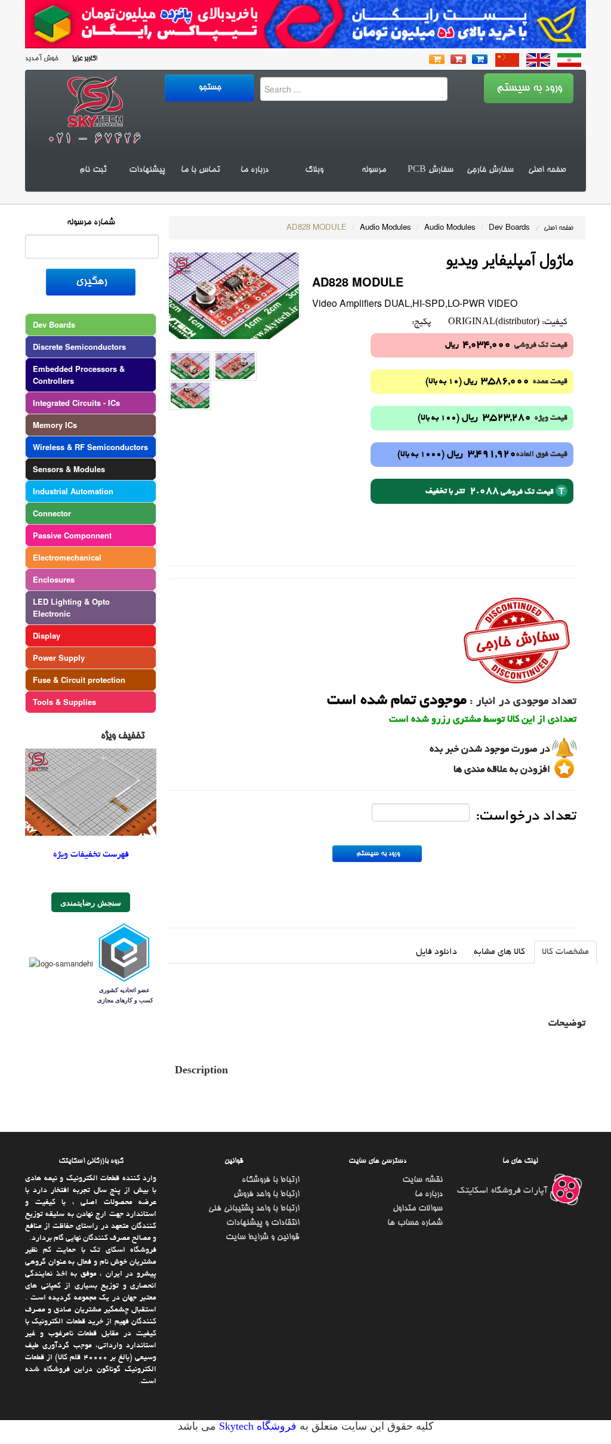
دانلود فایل (436, 952)
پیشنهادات (147, 170)
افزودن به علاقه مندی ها (501, 770)
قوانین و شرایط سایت (263, 1237)
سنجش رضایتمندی (90, 902)
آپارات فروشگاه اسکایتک (503, 1191)
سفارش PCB (430, 170)
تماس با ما (200, 170)
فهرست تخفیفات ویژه (91, 855)
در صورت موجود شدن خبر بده (490, 749)
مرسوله (374, 170)
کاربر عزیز (82, 59)
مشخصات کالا (565, 952)
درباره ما (254, 170)
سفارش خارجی (490, 170)
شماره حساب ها (415, 1223)
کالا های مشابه (499, 952)
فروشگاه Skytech (256, 1426)
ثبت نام (93, 170)
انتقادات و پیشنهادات (263, 1223)
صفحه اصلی (547, 170)
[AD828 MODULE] (234, 294)
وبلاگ (314, 170)
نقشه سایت (422, 1180)
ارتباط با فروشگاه (271, 1180)
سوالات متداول (418, 1209)
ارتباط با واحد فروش (266, 1194)
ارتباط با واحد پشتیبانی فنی (254, 1209)
